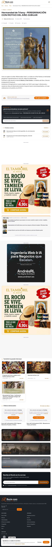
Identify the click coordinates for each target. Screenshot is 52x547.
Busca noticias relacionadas (26, 117)
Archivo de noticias (31, 522)
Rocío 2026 (4, 515)
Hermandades (4, 519)
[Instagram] (6, 506)
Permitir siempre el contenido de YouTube (14, 420)
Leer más (21, 378)
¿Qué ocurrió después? (37, 117)
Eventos (10, 9)
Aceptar (46, 542)
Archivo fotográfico (31, 524)
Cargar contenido (14, 418)
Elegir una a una (18, 543)
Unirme (19, 509)
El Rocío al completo (6, 522)
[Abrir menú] (49, 2)
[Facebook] (2, 506)
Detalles (23, 543)
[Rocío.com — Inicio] (7, 2)
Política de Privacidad (12, 485)
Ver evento (46, 132)
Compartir (5, 23)
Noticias (6, 5)
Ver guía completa (40, 98)
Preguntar (45, 120)
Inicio (2, 5)
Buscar (28, 517)
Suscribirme (43, 482)
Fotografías (4, 524)
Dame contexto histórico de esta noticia (11, 117)
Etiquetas (29, 526)
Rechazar (40, 542)
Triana (10, 5)
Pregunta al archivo (31, 515)
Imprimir (25, 23)
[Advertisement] (26, 152)
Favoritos (29, 519)
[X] (4, 506)
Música (3, 526)
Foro (2, 528)
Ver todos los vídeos (44, 405)
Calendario (46, 127)
